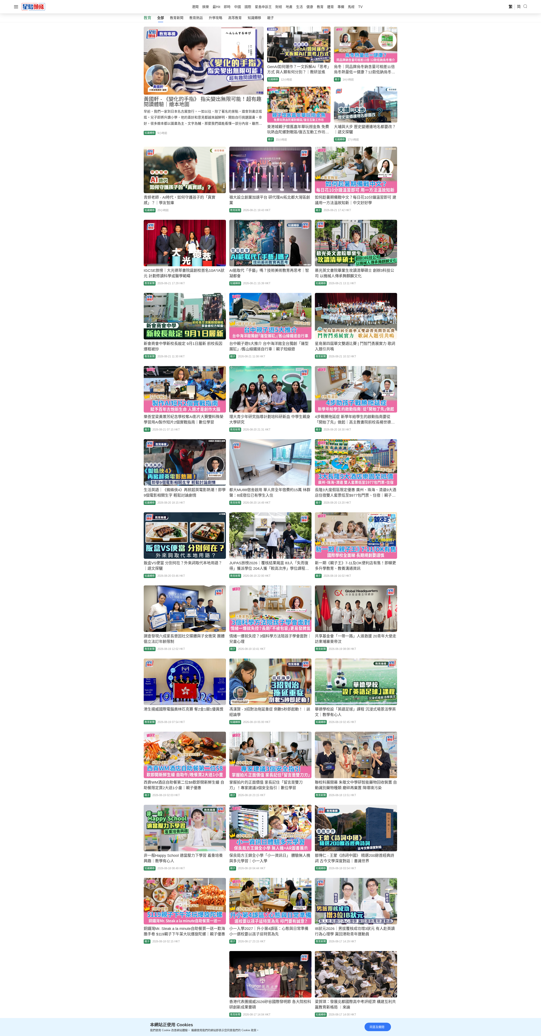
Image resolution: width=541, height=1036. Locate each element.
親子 (270, 18)
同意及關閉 (377, 1027)
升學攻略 (215, 18)
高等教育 (235, 18)
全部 (160, 18)
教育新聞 (176, 18)
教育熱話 (196, 18)
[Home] (33, 6)
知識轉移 (254, 18)
